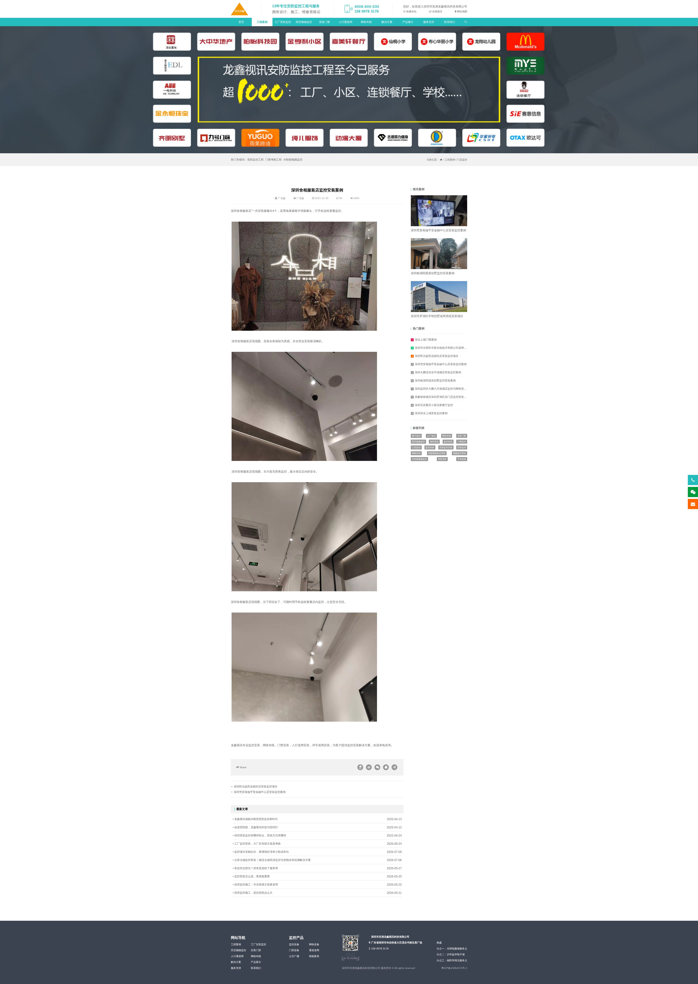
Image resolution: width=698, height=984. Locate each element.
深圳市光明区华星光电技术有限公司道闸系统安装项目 (447, 347)
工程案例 (262, 21)
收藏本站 (411, 11)
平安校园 (461, 459)
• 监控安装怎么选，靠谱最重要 (251, 876)
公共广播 (294, 956)
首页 (241, 21)
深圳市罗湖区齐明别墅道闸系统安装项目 (437, 316)
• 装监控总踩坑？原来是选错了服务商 (255, 868)
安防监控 (461, 447)
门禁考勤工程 (273, 159)
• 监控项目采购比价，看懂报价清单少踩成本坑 (261, 851)
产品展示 (407, 21)
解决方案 (387, 21)
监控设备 (430, 447)
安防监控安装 (445, 447)
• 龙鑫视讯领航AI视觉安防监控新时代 (255, 819)
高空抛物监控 (304, 21)
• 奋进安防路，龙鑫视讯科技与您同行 (255, 827)
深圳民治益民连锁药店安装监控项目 (255, 786)
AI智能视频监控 (293, 159)
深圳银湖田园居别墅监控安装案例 (432, 273)
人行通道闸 (345, 21)
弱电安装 (416, 453)
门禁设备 (294, 950)
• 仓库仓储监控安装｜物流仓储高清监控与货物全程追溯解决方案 (272, 859)
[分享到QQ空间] (386, 767)
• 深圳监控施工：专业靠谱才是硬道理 (255, 884)
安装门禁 (324, 21)
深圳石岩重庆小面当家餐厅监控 (434, 405)
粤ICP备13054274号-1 (454, 968)
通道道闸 (314, 950)
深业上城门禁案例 (426, 339)
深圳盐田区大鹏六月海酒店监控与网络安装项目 (443, 388)
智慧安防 (442, 459)
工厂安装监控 (283, 21)
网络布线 (366, 21)
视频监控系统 (459, 453)
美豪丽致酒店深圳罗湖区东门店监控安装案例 (442, 396)
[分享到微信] (377, 767)
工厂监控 (431, 436)
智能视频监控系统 (437, 453)
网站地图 (461, 11)
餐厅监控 (416, 436)
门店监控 (462, 159)
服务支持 (428, 21)
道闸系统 (434, 441)
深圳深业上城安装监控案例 (431, 413)
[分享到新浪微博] (369, 767)
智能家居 (314, 956)
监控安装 (448, 441)
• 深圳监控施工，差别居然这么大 (252, 892)
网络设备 (314, 944)
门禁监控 (461, 441)
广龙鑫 (300, 198)
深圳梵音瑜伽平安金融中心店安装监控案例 (260, 791)
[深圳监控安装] (239, 9)
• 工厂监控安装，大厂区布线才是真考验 (257, 843)
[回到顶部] (693, 979)
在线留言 (437, 11)
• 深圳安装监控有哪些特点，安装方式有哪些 (259, 835)
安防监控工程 (255, 159)
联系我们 (449, 21)
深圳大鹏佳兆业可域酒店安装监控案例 (438, 372)
